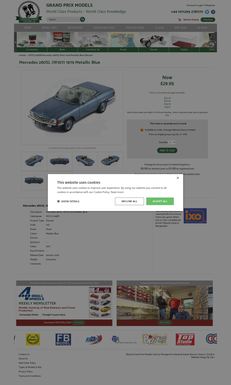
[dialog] (115, 192)
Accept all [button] (160, 201)
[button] (68, 201)
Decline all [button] (129, 201)
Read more (117, 192)
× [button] (177, 178)
